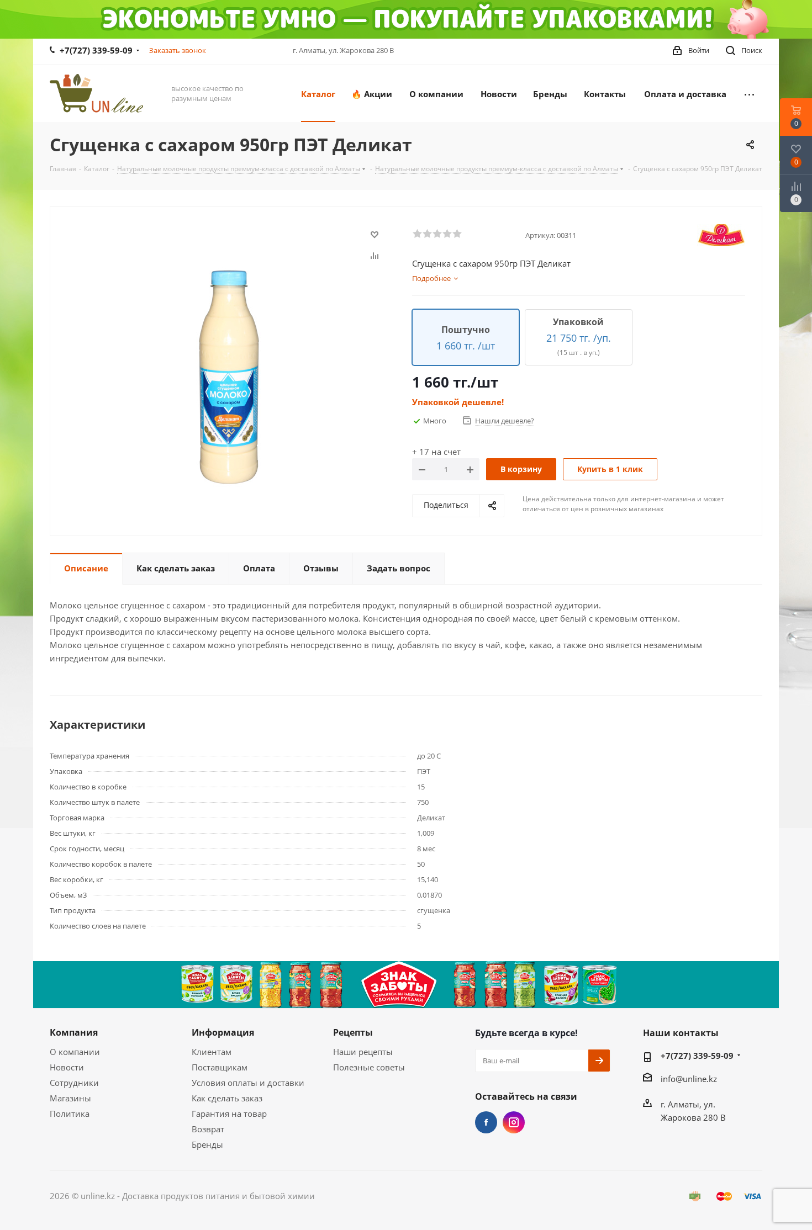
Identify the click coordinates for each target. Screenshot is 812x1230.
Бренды (207, 1144)
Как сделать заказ (227, 1098)
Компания (74, 1032)
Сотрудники (74, 1082)
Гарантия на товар (229, 1113)
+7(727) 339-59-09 (96, 50)
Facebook (486, 1122)
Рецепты (353, 1032)
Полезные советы (369, 1067)
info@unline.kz (689, 1078)
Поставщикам (219, 1067)
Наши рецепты (363, 1051)
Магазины (70, 1098)
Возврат (208, 1128)
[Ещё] (749, 93)
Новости (67, 1067)
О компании (75, 1051)
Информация (223, 1032)
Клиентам (211, 1051)
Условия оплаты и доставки (248, 1082)
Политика (69, 1113)
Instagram (514, 1122)
